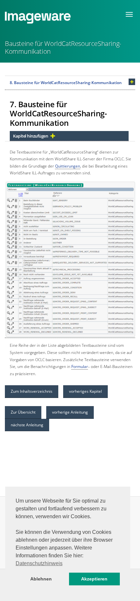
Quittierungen (67, 166)
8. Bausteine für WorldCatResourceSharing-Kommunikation (66, 82)
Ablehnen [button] (41, 578)
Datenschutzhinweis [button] (39, 563)
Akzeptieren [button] (94, 578)
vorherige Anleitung (70, 412)
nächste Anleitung (27, 425)
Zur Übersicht (23, 412)
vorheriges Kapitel (85, 391)
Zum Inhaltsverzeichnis (31, 391)
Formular (79, 366)
